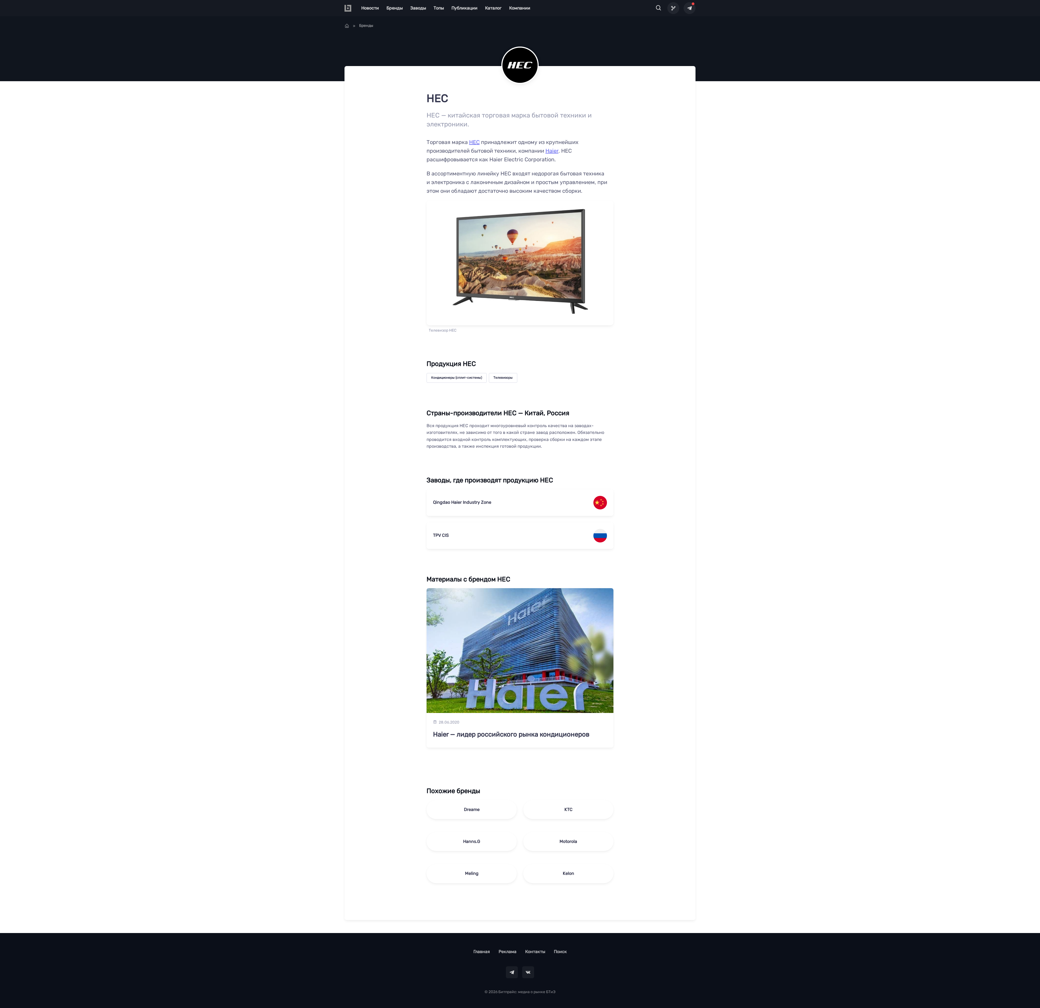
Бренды (394, 8)
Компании (519, 8)
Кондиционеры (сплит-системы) (456, 377)
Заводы (418, 8)
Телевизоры (503, 377)
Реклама (507, 951)
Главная (481, 951)
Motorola (568, 841)
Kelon (568, 873)
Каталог (493, 8)
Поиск (560, 951)
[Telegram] (690, 8)
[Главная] (346, 25)
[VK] (528, 972)
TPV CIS (441, 535)
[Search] (658, 8)
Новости (370, 8)
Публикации (464, 8)
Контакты (535, 951)
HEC (474, 142)
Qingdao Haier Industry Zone (462, 502)
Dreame (472, 809)
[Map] (673, 8)
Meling (472, 873)
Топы (439, 8)
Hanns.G (471, 841)
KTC (568, 809)
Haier (551, 151)
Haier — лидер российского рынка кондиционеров (511, 734)
